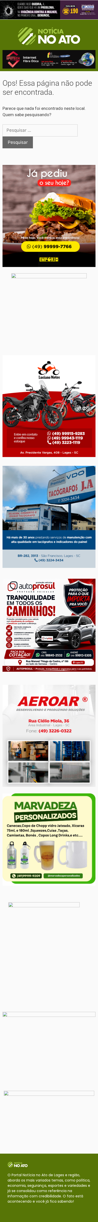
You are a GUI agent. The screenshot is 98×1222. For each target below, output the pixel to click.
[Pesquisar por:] (40, 130)
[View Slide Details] (49, 9)
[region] (49, 10)
